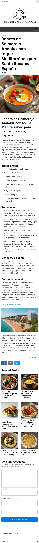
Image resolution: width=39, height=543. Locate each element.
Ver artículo (33, 357)
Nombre (4, 489)
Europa (3, 35)
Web (2, 508)
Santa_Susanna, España (10, 304)
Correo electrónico (9, 498)
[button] (38, 1)
